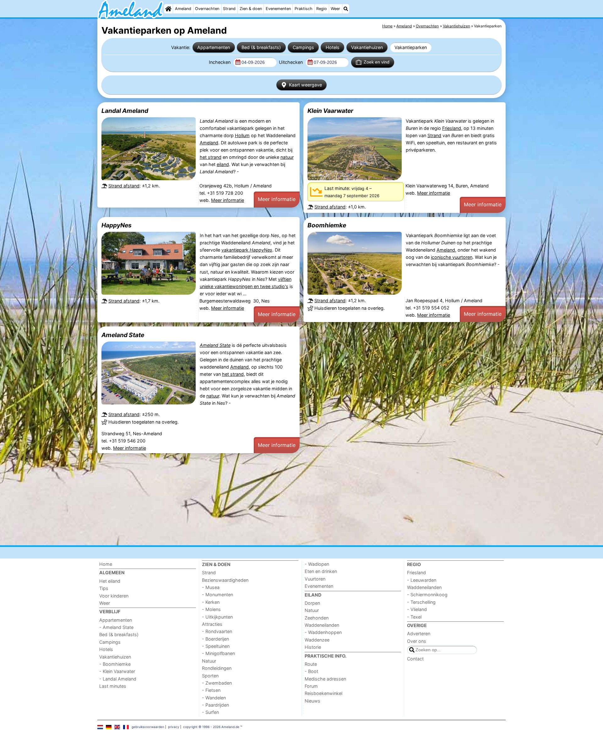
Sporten (210, 675)
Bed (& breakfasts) (261, 47)
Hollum (242, 135)
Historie (313, 647)
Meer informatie (227, 200)
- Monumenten (217, 594)
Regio (321, 8)
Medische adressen (325, 678)
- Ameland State (116, 627)
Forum (311, 686)
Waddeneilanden (322, 625)
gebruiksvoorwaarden (148, 727)
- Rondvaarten (217, 631)
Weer (335, 8)
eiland (223, 164)
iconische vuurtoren (451, 257)
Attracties (212, 624)
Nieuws (312, 700)
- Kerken (211, 602)
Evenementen (278, 8)
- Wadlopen (317, 564)
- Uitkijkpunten (217, 617)
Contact (415, 658)
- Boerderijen (215, 639)
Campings (303, 47)
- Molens (211, 609)
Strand (229, 8)
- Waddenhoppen (323, 632)
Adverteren (418, 633)
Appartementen (213, 47)
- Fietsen (211, 690)
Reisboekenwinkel (323, 693)
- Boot (311, 671)
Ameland (183, 8)
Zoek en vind (376, 61)
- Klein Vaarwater (117, 671)
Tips (103, 588)
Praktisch (303, 8)
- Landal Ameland (117, 678)
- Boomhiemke (115, 664)
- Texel (414, 617)
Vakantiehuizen (367, 47)
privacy (173, 727)
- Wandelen (214, 697)
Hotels (333, 47)
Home (105, 564)
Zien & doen (251, 8)
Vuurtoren (315, 578)
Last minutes (112, 686)
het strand (210, 157)
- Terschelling (421, 602)
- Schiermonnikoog (427, 594)
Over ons (416, 641)
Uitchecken (291, 62)
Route (311, 664)
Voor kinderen (113, 595)
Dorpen (312, 603)
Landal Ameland (124, 110)
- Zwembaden (217, 683)
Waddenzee (317, 639)
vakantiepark (246, 250)
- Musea (211, 587)
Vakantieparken (410, 47)
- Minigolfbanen (218, 653)
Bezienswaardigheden (225, 580)
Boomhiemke (326, 225)
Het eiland (109, 581)
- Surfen (210, 712)
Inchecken (220, 62)
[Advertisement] (285, 499)
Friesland (451, 128)
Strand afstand (123, 185)
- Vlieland (417, 609)
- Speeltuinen (216, 646)
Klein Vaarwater (330, 110)
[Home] (168, 9)
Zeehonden (317, 617)
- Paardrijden (215, 705)
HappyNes (116, 225)
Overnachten (207, 8)
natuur (287, 157)
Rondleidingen (216, 668)
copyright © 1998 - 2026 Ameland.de (211, 727)
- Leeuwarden (421, 580)
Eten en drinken (321, 571)
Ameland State (122, 335)
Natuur (209, 661)
